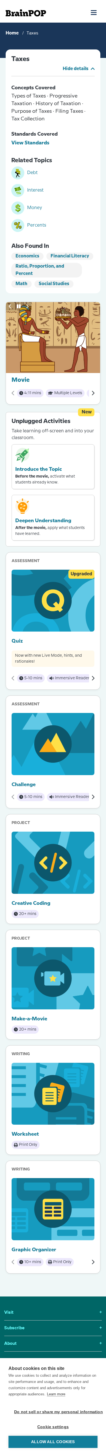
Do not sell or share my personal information (56, 1412)
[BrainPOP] (26, 12)
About (53, 1343)
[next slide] (27, 306)
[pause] (18, 306)
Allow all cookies (53, 1442)
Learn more (56, 1394)
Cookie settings (53, 1427)
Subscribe (53, 1328)
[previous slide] (10, 306)
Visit (53, 1312)
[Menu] (94, 12)
